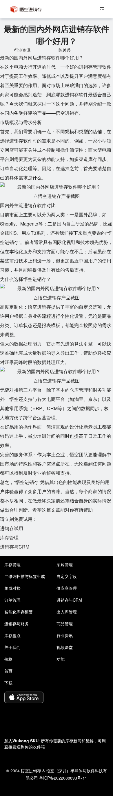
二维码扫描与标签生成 (24, 576)
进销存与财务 (16, 623)
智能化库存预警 (18, 612)
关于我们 (12, 647)
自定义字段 (67, 576)
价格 (8, 659)
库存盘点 (12, 635)
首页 (8, 671)
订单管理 (12, 600)
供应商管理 (67, 588)
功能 (61, 659)
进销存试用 (11, 528)
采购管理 (65, 564)
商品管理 (65, 623)
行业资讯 (65, 635)
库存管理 (9, 537)
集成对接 (12, 588)
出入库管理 (67, 612)
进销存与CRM (14, 546)
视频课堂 (65, 647)
